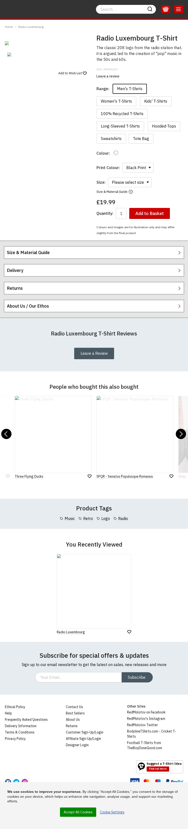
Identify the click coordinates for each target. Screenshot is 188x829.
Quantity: (104, 213)
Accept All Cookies (78, 812)
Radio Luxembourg (31, 27)
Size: (101, 182)
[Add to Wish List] (129, 632)
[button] (6, 434)
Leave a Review (94, 353)
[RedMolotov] (21, 766)
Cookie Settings (112, 812)
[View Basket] (165, 9)
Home (9, 27)
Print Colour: (108, 167)
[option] (18, 54)
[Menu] (178, 9)
